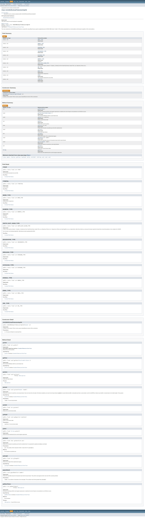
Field (9, 5)
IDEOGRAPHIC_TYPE (42, 51)
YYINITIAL (40, 79)
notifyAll (33, 157)
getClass (18, 157)
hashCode (24, 157)
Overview (2, 1)
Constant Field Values (9, 176)
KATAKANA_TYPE (41, 55)
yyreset (39, 141)
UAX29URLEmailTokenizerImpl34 (10, 94)
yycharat (40, 125)
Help (29, 1)
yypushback (40, 137)
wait (43, 157)
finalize (13, 157)
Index (26, 1)
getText (39, 113)
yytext (39, 149)
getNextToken (41, 109)
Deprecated (21, 1)
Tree (17, 1)
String (4, 149)
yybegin (39, 117)
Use (15, 1)
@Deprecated (5, 23)
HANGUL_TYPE (41, 43)
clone (4, 157)
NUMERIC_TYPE (41, 59)
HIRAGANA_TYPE (41, 47)
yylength (40, 133)
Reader (19, 94)
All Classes (27, 4)
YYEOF (39, 75)
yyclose (39, 129)
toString (39, 157)
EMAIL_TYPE (40, 39)
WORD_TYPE (40, 71)
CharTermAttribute (46, 113)
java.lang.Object (5, 12)
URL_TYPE (40, 67)
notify (28, 157)
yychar (39, 121)
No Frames (19, 4)
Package (7, 1)
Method (14, 5)
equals (8, 157)
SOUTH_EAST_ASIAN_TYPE (43, 63)
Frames (14, 4)
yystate (39, 145)
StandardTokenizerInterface (8, 17)
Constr (11, 5)
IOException (22, 375)
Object (8, 25)
